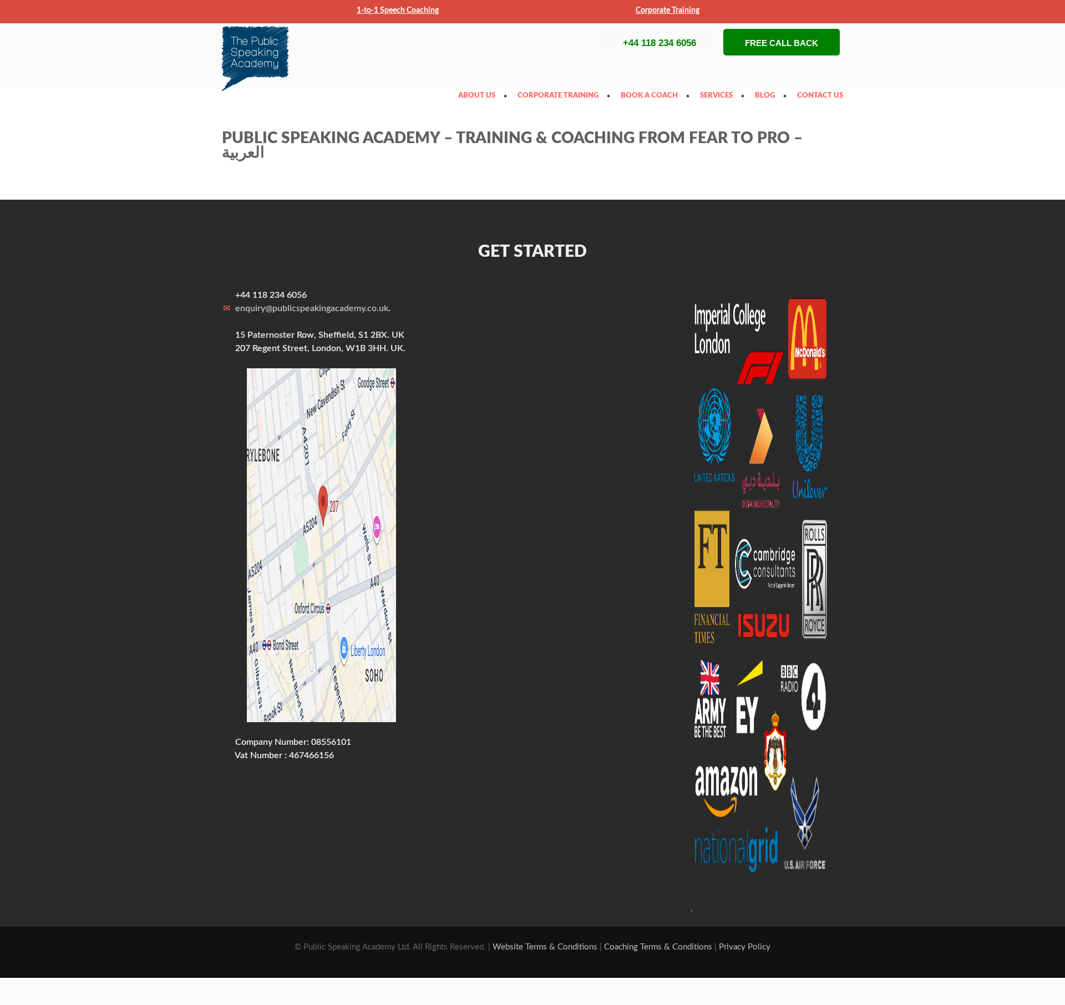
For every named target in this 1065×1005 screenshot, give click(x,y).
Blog (767, 95)
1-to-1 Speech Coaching (398, 10)
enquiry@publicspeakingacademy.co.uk (311, 308)
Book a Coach (652, 95)
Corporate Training (667, 10)
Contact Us (823, 95)
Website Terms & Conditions (545, 947)
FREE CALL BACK (781, 43)
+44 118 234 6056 (659, 43)
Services (719, 95)
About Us (479, 95)
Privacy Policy (744, 947)
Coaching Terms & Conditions (658, 947)
